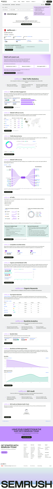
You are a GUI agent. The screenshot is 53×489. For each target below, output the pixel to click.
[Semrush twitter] (5, 463)
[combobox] (30, 10)
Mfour (31, 453)
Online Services (11, 34)
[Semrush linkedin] (1, 463)
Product (14, 1)
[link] (6, 4)
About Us (39, 447)
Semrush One (25, 447)
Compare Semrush (26, 453)
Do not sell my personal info (40, 456)
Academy (46, 448)
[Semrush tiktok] (2, 463)
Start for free (49, 1)
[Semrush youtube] (3, 463)
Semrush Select (40, 453)
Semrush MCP (33, 447)
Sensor (32, 458)
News (38, 449)
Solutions (23, 1)
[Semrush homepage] (4, 1)
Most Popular (18, 4)
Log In (44, 1)
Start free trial (4, 452)
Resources (28, 1)
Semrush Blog (47, 454)
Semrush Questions (40, 448)
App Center (32, 454)
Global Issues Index (40, 454)
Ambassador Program (48, 457)
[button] (41, 4)
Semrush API (46, 449)
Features (25, 448)
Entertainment (6, 34)
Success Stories (26, 454)
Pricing (19, 1)
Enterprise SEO (33, 448)
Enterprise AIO (33, 449)
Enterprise (33, 1)
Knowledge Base (47, 447)
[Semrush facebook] (4, 463)
